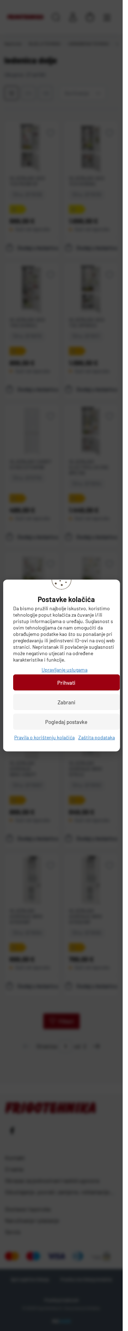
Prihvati (66, 682)
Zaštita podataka (96, 737)
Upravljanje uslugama (64, 670)
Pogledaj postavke (66, 722)
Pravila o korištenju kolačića (44, 737)
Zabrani (66, 702)
